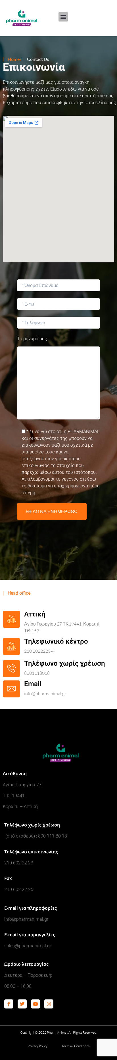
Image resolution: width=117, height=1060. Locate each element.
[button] (63, 17)
